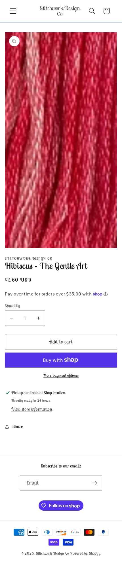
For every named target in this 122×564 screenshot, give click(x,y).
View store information (31, 409)
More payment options (61, 375)
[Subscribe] (95, 482)
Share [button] (17, 426)
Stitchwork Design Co (52, 553)
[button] (13, 11)
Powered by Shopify (85, 553)
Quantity (12, 305)
